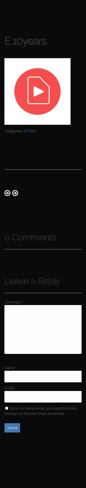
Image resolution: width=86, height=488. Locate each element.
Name (9, 368)
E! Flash (30, 131)
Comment (13, 302)
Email (9, 388)
